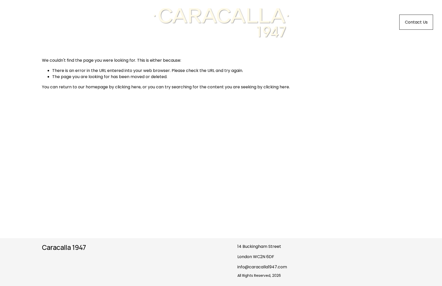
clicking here (128, 87)
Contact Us (416, 22)
